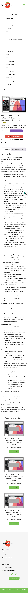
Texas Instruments (10, 143)
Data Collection (11, 48)
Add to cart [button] (14, 451)
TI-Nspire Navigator (11, 81)
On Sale (9, 84)
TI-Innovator (10, 77)
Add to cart (17, 131)
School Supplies (11, 67)
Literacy (9, 54)
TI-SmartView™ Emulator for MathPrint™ (15, 39)
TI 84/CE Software (13, 42)
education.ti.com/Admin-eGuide (11, 411)
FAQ (3, 552)
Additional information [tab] (18, 149)
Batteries (9, 28)
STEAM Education (11, 74)
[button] (24, 98)
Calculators (10, 31)
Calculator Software (11, 35)
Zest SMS (24, 589)
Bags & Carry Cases (11, 25)
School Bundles (11, 64)
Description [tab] (7, 149)
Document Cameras (10, 18)
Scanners (8, 21)
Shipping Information (7, 557)
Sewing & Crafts (11, 71)
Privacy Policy (5, 555)
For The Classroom (11, 51)
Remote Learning (11, 61)
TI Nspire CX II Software (14, 44)
